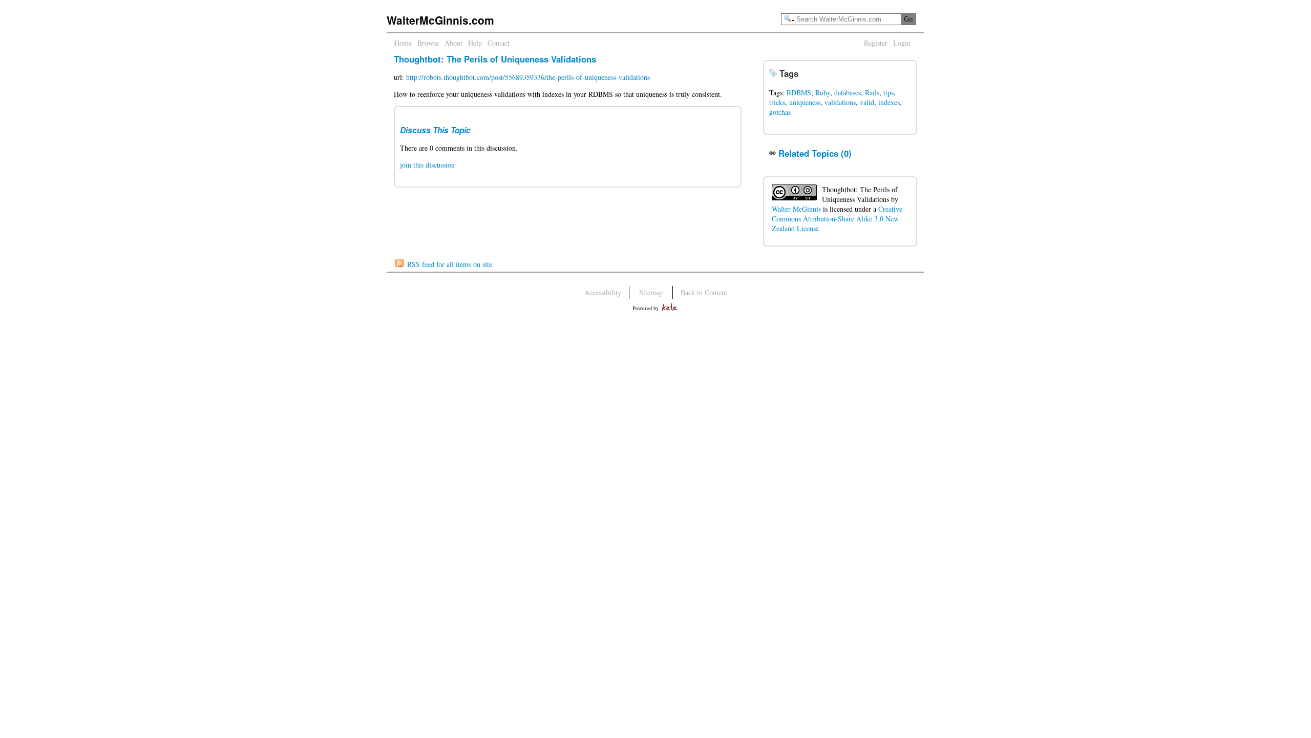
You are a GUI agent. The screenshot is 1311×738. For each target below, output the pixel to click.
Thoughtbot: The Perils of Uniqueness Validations (495, 59)
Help (475, 43)
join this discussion (427, 165)
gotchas (780, 112)
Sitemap (651, 292)
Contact (499, 43)
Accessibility (602, 292)
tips (888, 92)
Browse (428, 43)
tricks (777, 102)
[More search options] (789, 19)
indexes (889, 102)
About (453, 43)
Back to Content (704, 292)
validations (840, 102)
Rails (872, 92)
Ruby (822, 92)
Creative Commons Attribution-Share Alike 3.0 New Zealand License (837, 218)
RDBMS (799, 92)
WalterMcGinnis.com (440, 20)
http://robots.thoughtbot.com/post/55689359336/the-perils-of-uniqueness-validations (528, 77)
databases (847, 92)
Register (875, 43)
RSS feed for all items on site (449, 264)
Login (902, 43)
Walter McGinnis (796, 209)
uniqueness (804, 102)
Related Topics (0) (815, 153)
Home (403, 43)
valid (867, 102)
